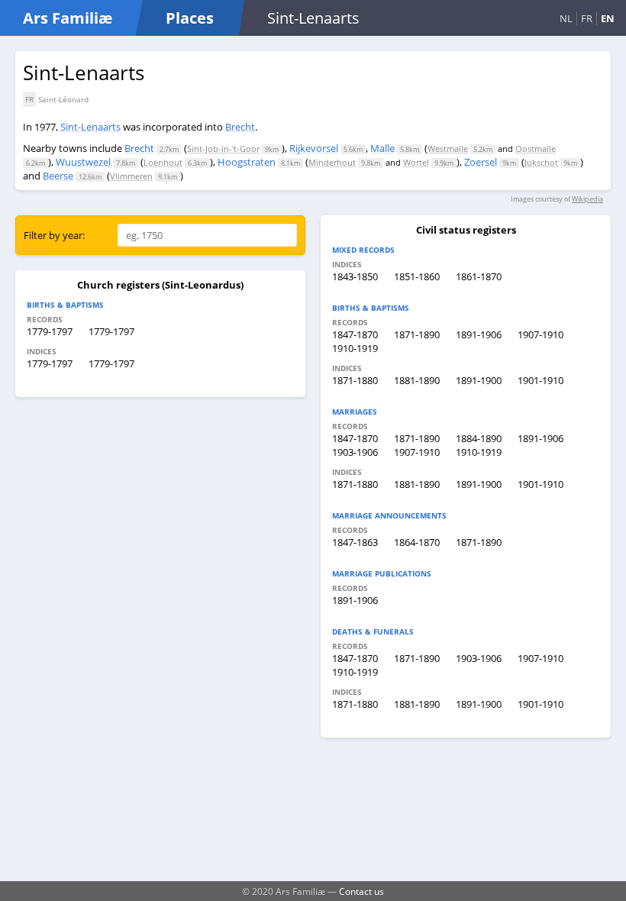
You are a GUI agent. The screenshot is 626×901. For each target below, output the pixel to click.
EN (608, 18)
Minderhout (332, 162)
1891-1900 (479, 380)
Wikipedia (587, 199)
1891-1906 (479, 334)
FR (586, 18)
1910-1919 (355, 348)
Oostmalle (535, 148)
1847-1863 (355, 542)
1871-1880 (355, 380)
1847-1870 (355, 334)
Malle (382, 148)
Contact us (361, 891)
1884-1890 (479, 438)
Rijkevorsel (313, 148)
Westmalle (448, 148)
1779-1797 (50, 331)
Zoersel (480, 162)
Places (190, 18)
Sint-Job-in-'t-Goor (223, 148)
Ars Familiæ (67, 18)
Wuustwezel (83, 162)
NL (566, 18)
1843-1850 (355, 276)
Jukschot (541, 162)
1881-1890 (417, 380)
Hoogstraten (247, 162)
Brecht (240, 127)
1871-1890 (417, 334)
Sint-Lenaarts (90, 127)
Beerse (58, 175)
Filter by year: (54, 235)
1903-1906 (355, 452)
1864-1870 (417, 542)
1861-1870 (479, 276)
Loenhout (163, 162)
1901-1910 (540, 380)
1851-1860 (417, 276)
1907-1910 (540, 334)
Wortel (416, 162)
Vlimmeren (131, 176)
